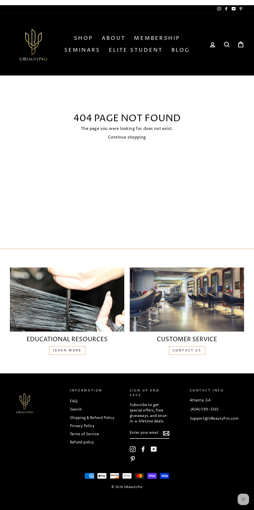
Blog (180, 50)
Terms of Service (84, 434)
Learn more (67, 350)
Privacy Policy (82, 426)
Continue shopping (127, 137)
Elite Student (136, 50)
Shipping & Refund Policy (92, 418)
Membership (157, 38)
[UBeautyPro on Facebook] (143, 449)
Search (76, 409)
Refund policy (82, 442)
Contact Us (187, 350)
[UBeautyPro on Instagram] (133, 449)
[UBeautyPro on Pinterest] (133, 459)
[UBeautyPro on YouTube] (154, 449)
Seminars (82, 50)
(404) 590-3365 (204, 409)
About (114, 38)
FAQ (74, 401)
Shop (83, 38)
